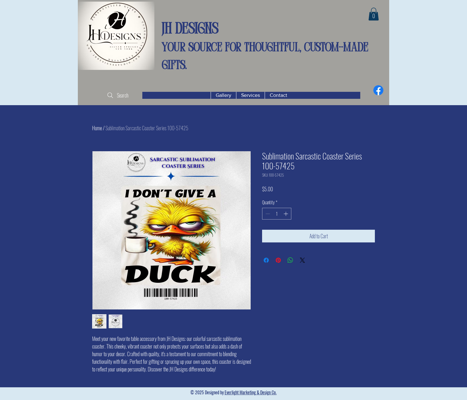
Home (97, 128)
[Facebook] (378, 90)
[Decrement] (267, 213)
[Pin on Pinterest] (278, 260)
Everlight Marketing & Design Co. (251, 392)
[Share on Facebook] (266, 260)
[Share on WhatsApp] (290, 260)
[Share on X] (302, 260)
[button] (373, 14)
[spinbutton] (276, 213)
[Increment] (286, 213)
